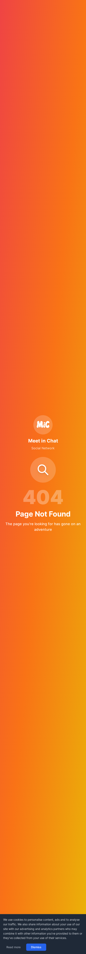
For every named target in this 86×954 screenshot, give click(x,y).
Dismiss (36, 947)
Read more (13, 947)
